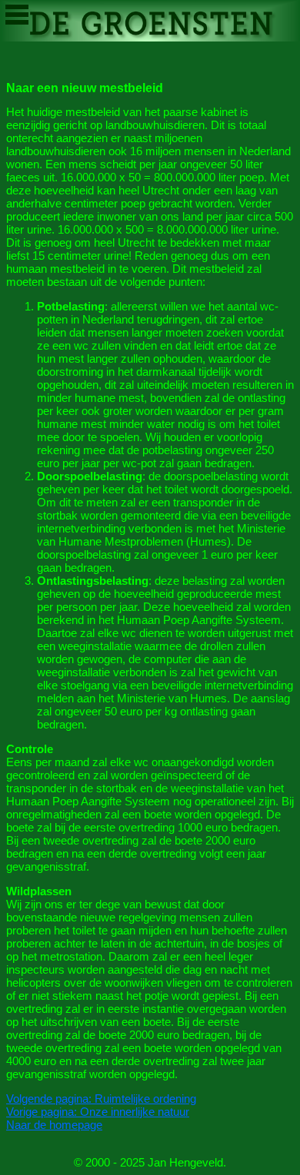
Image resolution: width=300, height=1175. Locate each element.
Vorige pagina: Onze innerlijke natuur (97, 1111)
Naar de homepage (54, 1124)
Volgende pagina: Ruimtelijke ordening (101, 1098)
